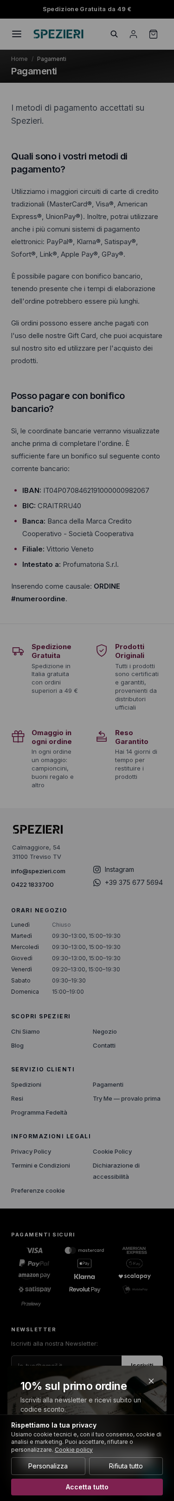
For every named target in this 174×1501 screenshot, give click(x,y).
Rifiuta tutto (126, 1466)
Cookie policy (74, 1449)
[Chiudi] (151, 1381)
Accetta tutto (87, 1487)
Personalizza (48, 1466)
